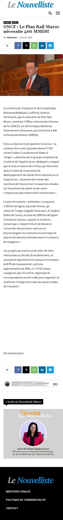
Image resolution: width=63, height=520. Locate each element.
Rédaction (12, 37)
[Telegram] (50, 45)
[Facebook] (18, 45)
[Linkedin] (42, 45)
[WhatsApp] (34, 45)
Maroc (7, 22)
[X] (26, 45)
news (15, 22)
